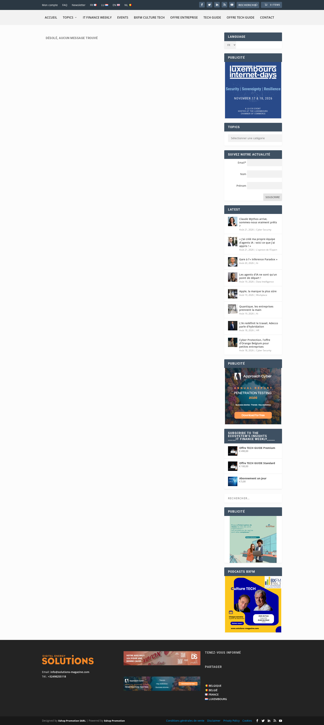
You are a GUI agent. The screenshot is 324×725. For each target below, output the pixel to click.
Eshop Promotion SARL (72, 720)
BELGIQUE (215, 685)
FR (92, 5)
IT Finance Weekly (97, 17)
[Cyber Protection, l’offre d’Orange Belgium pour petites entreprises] (232, 342)
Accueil (51, 17)
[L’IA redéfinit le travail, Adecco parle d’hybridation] (232, 325)
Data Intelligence (265, 281)
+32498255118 (57, 676)
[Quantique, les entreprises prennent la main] (232, 309)
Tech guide (212, 17)
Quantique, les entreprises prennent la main (256, 308)
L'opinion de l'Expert (266, 249)
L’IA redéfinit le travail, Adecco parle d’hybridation (258, 324)
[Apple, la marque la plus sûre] (232, 293)
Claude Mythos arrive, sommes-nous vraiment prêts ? (258, 222)
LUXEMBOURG (218, 699)
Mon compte (50, 5)
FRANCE (214, 694)
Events (122, 17)
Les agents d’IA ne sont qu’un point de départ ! (258, 276)
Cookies (247, 720)
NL (126, 5)
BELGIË (213, 690)
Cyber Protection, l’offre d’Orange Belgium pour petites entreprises (254, 343)
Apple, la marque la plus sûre (258, 291)
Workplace (261, 295)
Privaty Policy (231, 720)
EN (115, 5)
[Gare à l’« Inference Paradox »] (232, 262)
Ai (257, 263)
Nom (243, 174)
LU (103, 5)
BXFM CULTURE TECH (149, 17)
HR (257, 330)
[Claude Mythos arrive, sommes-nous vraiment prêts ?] (232, 221)
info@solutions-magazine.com (69, 672)
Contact (267, 17)
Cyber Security (263, 229)
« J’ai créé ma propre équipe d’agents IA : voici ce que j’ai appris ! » (257, 242)
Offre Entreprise (184, 17)
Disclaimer (213, 720)
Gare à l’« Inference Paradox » (258, 259)
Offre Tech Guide (240, 17)
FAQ (64, 5)
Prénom (241, 185)
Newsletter (79, 5)
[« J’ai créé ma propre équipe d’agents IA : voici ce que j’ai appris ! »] (232, 241)
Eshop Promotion (114, 720)
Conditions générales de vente (185, 720)
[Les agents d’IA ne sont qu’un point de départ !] (232, 277)
